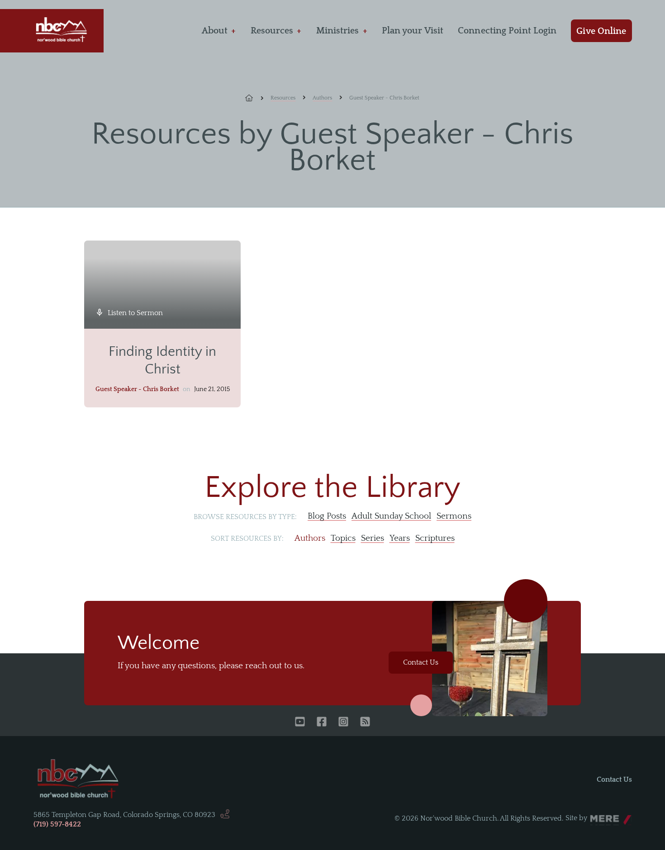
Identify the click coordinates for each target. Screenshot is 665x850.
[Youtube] (299, 722)
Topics (343, 538)
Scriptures (435, 538)
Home (254, 98)
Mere (598, 816)
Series (372, 538)
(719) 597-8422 (57, 824)
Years (400, 538)
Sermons (454, 516)
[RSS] (365, 722)
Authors (322, 98)
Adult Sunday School (391, 516)
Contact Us (420, 662)
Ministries (337, 31)
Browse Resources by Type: (245, 517)
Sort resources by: (247, 538)
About (215, 31)
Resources (272, 31)
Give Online (601, 31)
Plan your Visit (413, 31)
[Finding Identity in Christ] (162, 285)
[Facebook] (321, 722)
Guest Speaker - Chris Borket (137, 389)
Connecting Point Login (507, 31)
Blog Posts (327, 516)
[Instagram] (343, 722)
